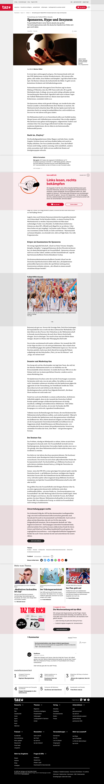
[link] (17, 7)
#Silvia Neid (69, 549)
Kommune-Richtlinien (76, 772)
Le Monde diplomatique (79, 741)
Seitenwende (81, 774)
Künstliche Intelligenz (40, 711)
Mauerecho (17, 743)
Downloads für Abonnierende (42, 765)
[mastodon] (81, 700)
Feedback (36, 757)
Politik (16, 709)
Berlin (16, 721)
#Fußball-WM (41, 549)
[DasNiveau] (29, 654)
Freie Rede (17, 745)
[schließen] (88, 175)
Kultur (16, 716)
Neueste (70, 637)
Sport (22, 12)
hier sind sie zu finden (45, 646)
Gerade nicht (83, 175)
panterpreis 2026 (77, 721)
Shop (15, 763)
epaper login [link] (86, 2)
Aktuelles (55, 709)
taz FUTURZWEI (77, 738)
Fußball (27, 12)
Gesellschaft (17, 714)
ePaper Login (37, 762)
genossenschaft (77, 711)
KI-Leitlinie (86, 772)
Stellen (55, 716)
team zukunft (37, 735)
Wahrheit (16, 726)
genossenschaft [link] (77, 2)
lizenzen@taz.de (25, 774)
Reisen (16, 758)
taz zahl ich (76, 714)
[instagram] (88, 700)
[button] (89, 7)
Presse (55, 718)
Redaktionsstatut (64, 772)
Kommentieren (38, 556)
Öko (15, 711)
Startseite (16, 12)
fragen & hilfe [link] (34, 2)
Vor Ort (55, 738)
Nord (15, 723)
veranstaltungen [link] (22, 2)
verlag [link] (15, 2)
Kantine (16, 760)
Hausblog (56, 711)
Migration (36, 709)
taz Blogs (75, 736)
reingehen (17, 748)
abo (74, 709)
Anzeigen (17, 765)
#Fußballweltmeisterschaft (33, 551)
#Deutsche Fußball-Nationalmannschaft (56, 549)
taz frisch (36, 738)
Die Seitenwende (58, 714)
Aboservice (37, 760)
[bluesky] (85, 700)
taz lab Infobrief (38, 743)
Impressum (70, 774)
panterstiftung (77, 718)
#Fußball (29, 549)
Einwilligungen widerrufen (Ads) (62, 776)
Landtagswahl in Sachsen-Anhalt (41, 720)
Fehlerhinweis (46, 556)
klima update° (18, 740)
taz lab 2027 (56, 745)
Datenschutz (63, 774)
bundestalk (17, 735)
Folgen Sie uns (75, 700)
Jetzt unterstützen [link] (36, 541)
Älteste (75, 637)
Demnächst (56, 735)
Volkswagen (37, 716)
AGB (75, 774)
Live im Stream (57, 740)
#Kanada (35, 549)
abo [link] (71, 2)
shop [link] (28, 2)
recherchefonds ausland (79, 716)
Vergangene (56, 743)
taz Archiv (75, 743)
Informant (56, 774)
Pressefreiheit (38, 714)
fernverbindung (18, 738)
